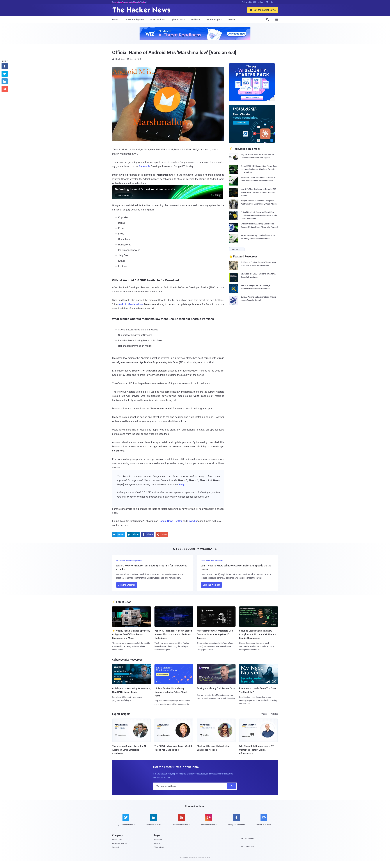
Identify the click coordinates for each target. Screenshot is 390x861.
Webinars (195, 19)
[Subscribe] (231, 786)
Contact (115, 847)
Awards (231, 19)
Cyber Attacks (178, 19)
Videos (264, 714)
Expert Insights (214, 19)
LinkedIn (192, 521)
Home (115, 19)
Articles (274, 714)
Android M (144, 166)
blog (181, 484)
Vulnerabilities (157, 19)
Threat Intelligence (134, 19)
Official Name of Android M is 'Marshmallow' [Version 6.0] (174, 52)
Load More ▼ (237, 249)
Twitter (178, 521)
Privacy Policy (159, 847)
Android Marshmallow (130, 304)
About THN (117, 839)
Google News (166, 521)
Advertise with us (119, 843)
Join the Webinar (126, 585)
